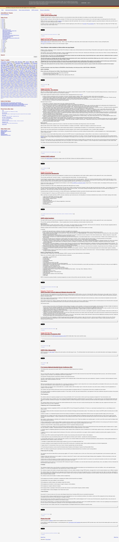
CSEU (15, 88)
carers (11, 93)
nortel (15, 83)
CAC (12, 88)
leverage (31, 86)
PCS (18, 68)
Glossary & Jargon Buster (44, 10)
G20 (22, 88)
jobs (33, 62)
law (12, 66)
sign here (84, 23)
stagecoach (17, 87)
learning (27, 78)
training (47, 345)
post (35, 78)
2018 (3, 21)
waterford (22, 97)
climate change (22, 72)
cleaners (20, 93)
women (22, 68)
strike (36, 72)
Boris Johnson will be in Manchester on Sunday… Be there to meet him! (13, 120)
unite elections (18, 62)
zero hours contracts (33, 97)
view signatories (91, 23)
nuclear (25, 95)
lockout (13, 95)
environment (3, 74)
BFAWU (9, 88)
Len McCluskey (4, 67)
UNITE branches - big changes (49, 90)
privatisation (22, 73)
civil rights (6, 86)
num (27, 95)
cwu (27, 72)
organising (7, 66)
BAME (30, 79)
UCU (27, 75)
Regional (42, 136)
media (8, 81)
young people (27, 70)
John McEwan (28, 89)
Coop (8, 82)
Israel (14, 82)
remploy (24, 83)
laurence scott (9, 95)
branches (33, 67)
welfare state (71, 213)
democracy (35, 75)
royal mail (28, 96)
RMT (5, 91)
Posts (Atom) (48, 539)
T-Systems (26, 91)
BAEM (28, 68)
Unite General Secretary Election (11, 10)
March (4, 47)
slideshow (51, 520)
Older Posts (116, 537)
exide (1, 94)
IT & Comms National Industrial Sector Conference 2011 (56, 367)
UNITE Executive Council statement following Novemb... (10, 35)
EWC (11, 82)
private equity (19, 96)
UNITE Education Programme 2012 (51, 334)
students (63, 213)
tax (33, 81)
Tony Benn (34, 91)
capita (2, 83)
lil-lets (35, 86)
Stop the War (4, 124)
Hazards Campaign (4, 134)
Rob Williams (29, 82)
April (3, 46)
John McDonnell (22, 89)
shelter (10, 79)
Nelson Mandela (24, 90)
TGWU (29, 73)
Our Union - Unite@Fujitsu (6, 117)
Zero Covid (4, 115)
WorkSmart (3, 132)
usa (2, 82)
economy (17, 69)
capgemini (2, 86)
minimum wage (12, 81)
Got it (89, 2)
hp (6, 72)
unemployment (67, 213)
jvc (4, 95)
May (3, 45)
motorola (21, 95)
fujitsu (2, 66)
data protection (20, 80)
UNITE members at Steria (45, 41)
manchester (18, 64)
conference (44, 362)
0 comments (43, 169)
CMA (12, 75)
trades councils (27, 87)
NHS (22, 66)
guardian (14, 94)
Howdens (11, 89)
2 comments (43, 153)
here (43, 43)
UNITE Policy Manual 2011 (48, 350)
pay (44, 84)
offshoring (32, 72)
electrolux (10, 78)
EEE (17, 75)
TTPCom (30, 91)
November (4, 39)
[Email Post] (58, 34)
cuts (43, 34)
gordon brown (19, 78)
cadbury (8, 93)
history (18, 94)
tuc (57, 34)
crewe (27, 93)
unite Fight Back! (17, 97)
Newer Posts (43, 537)
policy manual (51, 352)
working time (20, 79)
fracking (8, 83)
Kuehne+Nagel (3, 90)
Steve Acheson (21, 91)
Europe (27, 74)
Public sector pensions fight (49, 15)
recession (54, 328)
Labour (17, 66)
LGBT (30, 69)
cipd (17, 93)
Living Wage (18, 82)
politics (24, 64)
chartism (14, 93)
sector (49, 514)
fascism (5, 83)
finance (5, 94)
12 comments (43, 288)
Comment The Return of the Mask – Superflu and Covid (10, 116)
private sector (46, 328)
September (4, 41)
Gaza (21, 75)
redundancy (26, 63)
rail (21, 83)
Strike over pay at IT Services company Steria (54, 39)
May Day (10, 90)
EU (26, 73)
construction (21, 70)
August (4, 42)
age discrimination (11, 80)
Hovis (8, 89)
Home (2, 10)
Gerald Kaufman (31, 88)
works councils (25, 79)
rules (34, 64)
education (44, 345)
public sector (55, 34)
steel (35, 96)
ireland (32, 80)
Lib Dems (5, 80)
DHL (20, 88)
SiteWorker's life (5, 122)
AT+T (6, 88)
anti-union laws (32, 66)
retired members (59, 213)
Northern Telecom (30, 90)
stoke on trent (3, 97)
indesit (28, 86)
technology (21, 87)
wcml (25, 97)
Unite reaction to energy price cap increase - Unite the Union (11, 102)
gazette (8, 74)
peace (19, 83)
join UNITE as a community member (78, 182)
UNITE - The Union (4, 130)
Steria (46, 84)
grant (11, 94)
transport (33, 87)
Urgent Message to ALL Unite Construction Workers (10, 123)
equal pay (2, 75)
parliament (2, 87)
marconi (12, 83)
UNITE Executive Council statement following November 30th (58, 292)
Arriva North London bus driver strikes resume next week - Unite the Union (13, 105)
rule (81, 94)
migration (16, 74)
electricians (34, 93)
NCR (20, 90)
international (16, 71)
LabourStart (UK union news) (6, 135)
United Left (9, 73)
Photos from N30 (45, 518)
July (3, 43)
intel (30, 94)
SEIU (8, 91)
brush (4, 93)
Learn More (83, 2)
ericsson (14, 78)
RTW (46, 19)
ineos (23, 78)
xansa (28, 97)
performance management (4, 96)
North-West (11, 67)
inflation (7, 70)
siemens (27, 81)
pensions (51, 34)
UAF (35, 82)
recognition (23, 81)
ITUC (17, 89)
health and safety (28, 71)
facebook (15, 86)
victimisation (10, 71)
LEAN (7, 90)
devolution (30, 93)
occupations (31, 78)
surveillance (11, 97)
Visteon (31, 75)
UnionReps (3, 133)
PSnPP (25, 82)
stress (31, 81)
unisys (36, 81)
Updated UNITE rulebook (48, 156)
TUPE (34, 71)
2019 (3, 20)
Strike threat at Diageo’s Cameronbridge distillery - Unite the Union (12, 103)
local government (3, 81)
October (4, 40)
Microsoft (14, 90)
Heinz (2, 80)
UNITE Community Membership (50, 173)
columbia (11, 86)
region (30, 64)
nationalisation (18, 81)
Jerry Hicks (24, 69)
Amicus (21, 71)
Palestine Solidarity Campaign (6, 131)
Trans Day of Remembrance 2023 (7, 118)
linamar (35, 80)
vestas (5, 82)
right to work (6, 79)
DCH (17, 88)
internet (33, 94)
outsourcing (15, 73)
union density (15, 79)
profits (2, 79)
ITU (14, 89)
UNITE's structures (35, 10)
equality (47, 213)
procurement (24, 96)
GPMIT (11, 69)
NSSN (24, 75)
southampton (11, 87)
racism (7, 87)
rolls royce (28, 83)
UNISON (2, 72)
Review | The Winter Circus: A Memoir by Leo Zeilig (9, 111)
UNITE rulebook (49, 158)
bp (2, 93)
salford (32, 83)
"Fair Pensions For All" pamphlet (74, 522)
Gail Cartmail (34, 79)
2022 (3, 19)
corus (24, 93)
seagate (32, 96)
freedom (24, 86)
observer (31, 95)
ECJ (15, 75)
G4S (25, 88)
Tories (35, 74)
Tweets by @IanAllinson (5, 14)
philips (11, 96)
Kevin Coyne (34, 89)
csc (6, 78)
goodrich (28, 80)
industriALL (26, 94)
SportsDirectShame (15, 91)
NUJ (21, 82)
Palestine (4, 73)
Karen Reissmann (14, 70)
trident (35, 83)
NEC (2, 68)
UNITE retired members (47, 218)
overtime (35, 95)
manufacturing (8, 68)
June (3, 44)
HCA (5, 89)
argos (16, 80)
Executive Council (47, 34)
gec (24, 80)
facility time (20, 86)
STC (10, 91)
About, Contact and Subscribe (24, 10)
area (28, 67)
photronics (14, 96)
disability (44, 213)
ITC (43, 84)
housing (12, 74)
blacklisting (34, 73)
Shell (33, 82)
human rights (22, 94)
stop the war (8, 75)
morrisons (17, 95)
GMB (27, 88)
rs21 (3, 110)
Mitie (17, 90)
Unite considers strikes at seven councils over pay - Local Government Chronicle (14, 104)
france (8, 94)
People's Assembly (5, 119)
